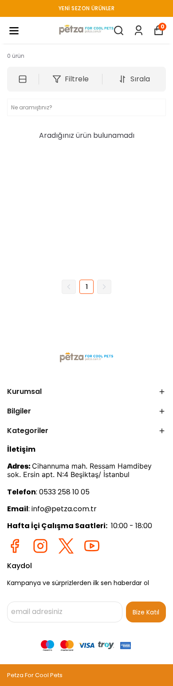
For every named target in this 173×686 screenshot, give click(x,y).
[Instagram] (40, 546)
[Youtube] (91, 546)
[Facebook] (14, 546)
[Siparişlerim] (138, 30)
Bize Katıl (146, 612)
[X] (66, 546)
